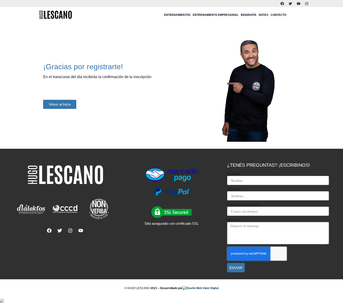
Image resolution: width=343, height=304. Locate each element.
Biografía (248, 15)
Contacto (278, 15)
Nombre (233, 174)
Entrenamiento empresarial (215, 15)
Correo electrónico (242, 205)
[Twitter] (290, 3)
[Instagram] (306, 3)
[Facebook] (282, 3)
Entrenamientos (177, 15)
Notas (263, 15)
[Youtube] (298, 3)
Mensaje (234, 220)
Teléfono (234, 189)
